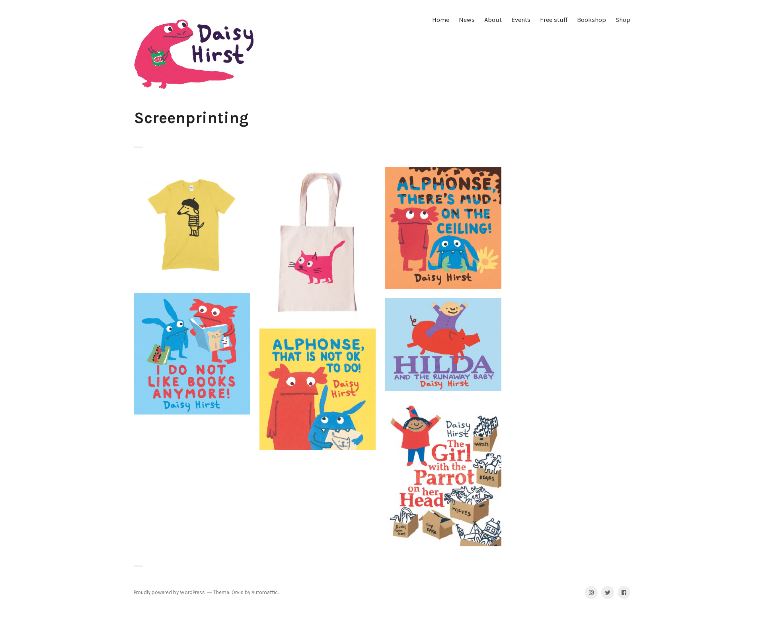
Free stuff (553, 19)
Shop (623, 19)
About (493, 19)
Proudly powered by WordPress (169, 592)
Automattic (264, 592)
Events (520, 19)
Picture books (443, 228)
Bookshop (591, 19)
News (467, 19)
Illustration (191, 225)
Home (440, 19)
